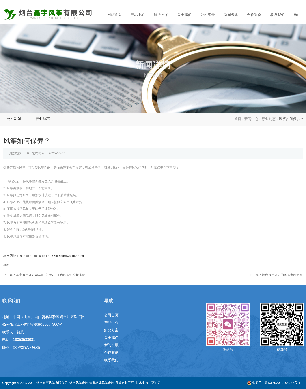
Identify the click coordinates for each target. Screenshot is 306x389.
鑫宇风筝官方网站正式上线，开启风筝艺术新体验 (50, 275)
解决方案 (161, 15)
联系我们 (277, 15)
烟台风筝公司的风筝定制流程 (282, 275)
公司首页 (111, 315)
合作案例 (254, 15)
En (296, 15)
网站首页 (114, 15)
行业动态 (268, 119)
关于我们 (184, 15)
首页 (238, 119)
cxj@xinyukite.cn (26, 347)
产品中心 (138, 15)
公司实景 (207, 15)
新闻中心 (251, 119)
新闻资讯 (231, 15)
